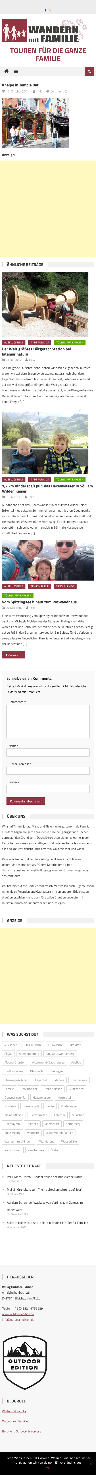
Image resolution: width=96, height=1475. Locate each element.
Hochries (10, 1106)
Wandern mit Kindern (18, 1141)
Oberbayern (12, 1123)
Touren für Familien (69, 342)
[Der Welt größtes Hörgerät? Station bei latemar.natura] (48, 304)
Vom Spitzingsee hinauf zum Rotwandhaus (39, 602)
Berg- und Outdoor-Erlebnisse (21, 1431)
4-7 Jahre (10, 1044)
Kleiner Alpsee (13, 1115)
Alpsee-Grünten (14, 1062)
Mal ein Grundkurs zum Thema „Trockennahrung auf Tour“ (44, 1189)
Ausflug (76, 1062)
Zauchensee (36, 1150)
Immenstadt (31, 1106)
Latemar (59, 1115)
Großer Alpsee (53, 1088)
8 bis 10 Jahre (33, 1044)
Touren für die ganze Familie (48, 54)
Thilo (39, 91)
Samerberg (73, 1123)
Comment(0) (58, 91)
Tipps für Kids (40, 342)
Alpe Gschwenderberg (60, 1053)
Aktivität (75, 1044)
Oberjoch (32, 1123)
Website (14, 782)
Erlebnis (58, 1080)
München (78, 1115)
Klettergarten (38, 1115)
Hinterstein (65, 1097)
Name (14, 745)
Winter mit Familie (14, 1411)
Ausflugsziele (13, 342)
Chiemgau (56, 1071)
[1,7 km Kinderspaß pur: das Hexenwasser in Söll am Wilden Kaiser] (48, 441)
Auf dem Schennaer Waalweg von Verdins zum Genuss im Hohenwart (45, 1206)
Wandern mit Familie (59, 1132)
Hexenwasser (42, 1097)
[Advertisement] (48, 209)
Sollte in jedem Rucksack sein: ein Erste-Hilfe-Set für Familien (47, 1222)
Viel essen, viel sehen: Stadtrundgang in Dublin (16, 655)
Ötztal (54, 1150)
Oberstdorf (52, 1123)
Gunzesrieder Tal (15, 1097)
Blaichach (36, 1071)
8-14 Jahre (55, 1044)
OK (48, 1468)
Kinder (50, 1106)
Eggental (41, 1080)
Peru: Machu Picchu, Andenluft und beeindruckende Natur (44, 1176)
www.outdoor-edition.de (18, 1314)
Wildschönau (12, 1150)
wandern (33, 1132)
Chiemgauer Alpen (16, 1080)
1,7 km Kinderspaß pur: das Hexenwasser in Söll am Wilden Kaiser (47, 488)
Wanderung (46, 1141)
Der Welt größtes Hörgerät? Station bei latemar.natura (36, 351)
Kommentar (18, 701)
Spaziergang (12, 1132)
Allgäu (8, 1053)
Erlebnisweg (79, 1080)
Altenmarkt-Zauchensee (48, 1062)
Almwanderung (29, 1053)
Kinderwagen (69, 1106)
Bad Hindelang (13, 1071)
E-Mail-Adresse (20, 763)
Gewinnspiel (29, 1088)
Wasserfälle (69, 1141)
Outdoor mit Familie (15, 1421)
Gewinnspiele (40, 586)
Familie (9, 1088)
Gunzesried (76, 1088)
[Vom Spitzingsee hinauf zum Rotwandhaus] (48, 560)
